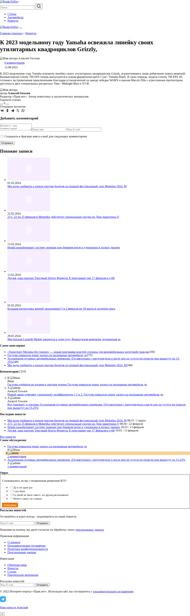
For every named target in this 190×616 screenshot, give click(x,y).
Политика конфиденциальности (27, 549)
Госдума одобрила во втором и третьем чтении (37, 384)
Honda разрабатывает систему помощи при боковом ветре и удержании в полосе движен (63, 247)
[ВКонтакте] (2, 110)
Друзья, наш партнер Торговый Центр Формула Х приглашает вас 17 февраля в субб (61, 278)
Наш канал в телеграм (14, 607)
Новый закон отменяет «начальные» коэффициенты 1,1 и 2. (45, 394)
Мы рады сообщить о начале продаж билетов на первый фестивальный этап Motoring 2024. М (67, 186)
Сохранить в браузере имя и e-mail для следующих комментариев (45, 136)
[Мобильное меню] (20, 28)
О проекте (13, 542)
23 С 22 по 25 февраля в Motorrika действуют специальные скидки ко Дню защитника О (63, 216)
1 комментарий (17, 466)
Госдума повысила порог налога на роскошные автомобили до (47, 355)
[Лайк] (1, 104)
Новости (12, 20)
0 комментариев (14, 62)
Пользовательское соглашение (26, 545)
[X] (18, 110)
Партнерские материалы (22, 575)
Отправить (42, 523)
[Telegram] (12, 110)
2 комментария (16, 456)
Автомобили (15, 17)
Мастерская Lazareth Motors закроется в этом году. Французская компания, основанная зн (64, 339)
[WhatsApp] (23, 110)
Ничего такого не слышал (27, 498)
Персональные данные (21, 552)
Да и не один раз (22, 487)
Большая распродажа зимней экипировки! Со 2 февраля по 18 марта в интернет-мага (61, 308)
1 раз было (19, 491)
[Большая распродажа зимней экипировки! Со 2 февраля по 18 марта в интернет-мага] (28, 302)
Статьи (11, 14)
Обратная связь (17, 564)
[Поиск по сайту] (38, 6)
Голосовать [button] (10, 505)
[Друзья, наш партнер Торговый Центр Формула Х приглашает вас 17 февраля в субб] (28, 271)
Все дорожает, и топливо (23, 404)
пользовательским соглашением (113, 591)
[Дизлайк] (7, 104)
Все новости (8, 436)
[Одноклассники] (7, 110)
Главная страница (11, 33)
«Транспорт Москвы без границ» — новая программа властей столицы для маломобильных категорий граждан (78, 351)
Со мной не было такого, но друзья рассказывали (40, 495)
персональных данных (90, 529)
